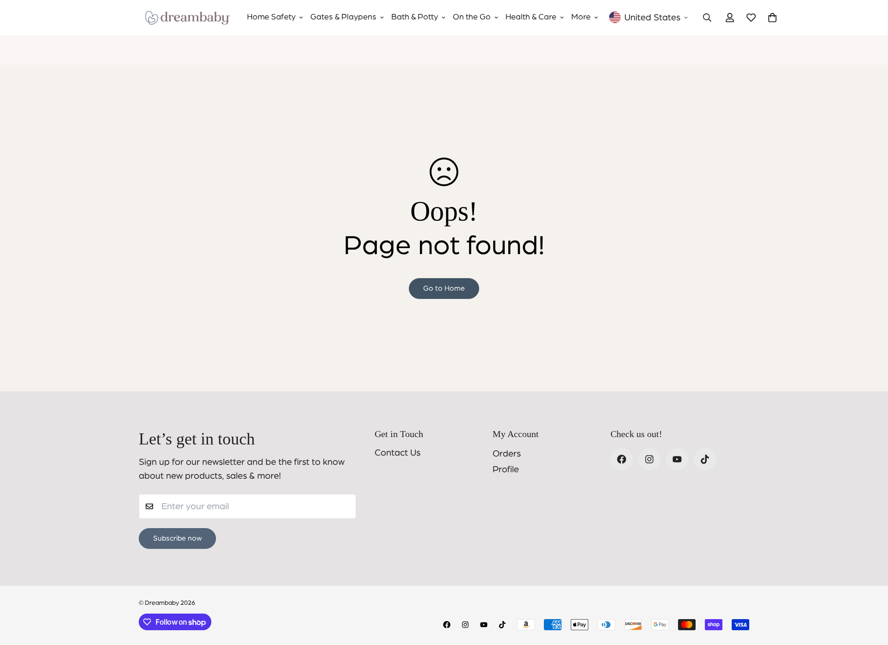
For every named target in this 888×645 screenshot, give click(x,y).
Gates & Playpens (343, 17)
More (581, 17)
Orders (507, 453)
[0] (772, 17)
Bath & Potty (414, 17)
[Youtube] (677, 459)
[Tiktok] (705, 459)
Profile (506, 469)
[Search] (707, 17)
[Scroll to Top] (870, 594)
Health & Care (531, 17)
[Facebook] (621, 459)
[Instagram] (649, 459)
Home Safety (271, 17)
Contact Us (397, 452)
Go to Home (444, 288)
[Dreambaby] (187, 17)
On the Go (472, 17)
